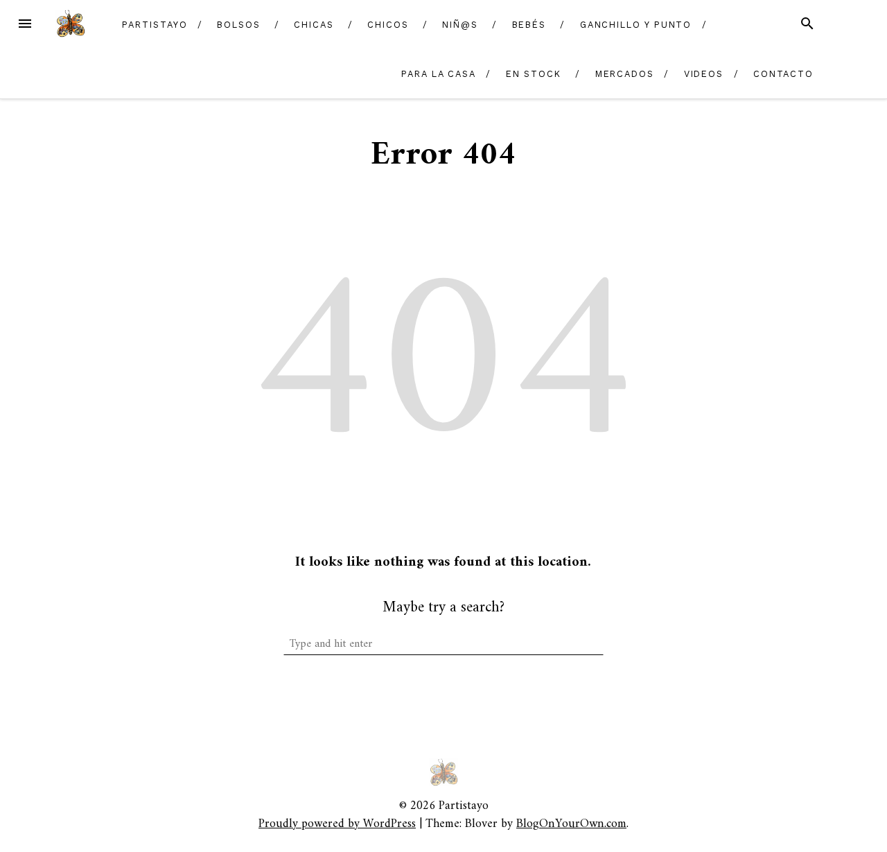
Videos (704, 74)
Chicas (314, 24)
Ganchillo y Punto (636, 24)
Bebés (529, 24)
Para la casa (438, 74)
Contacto (783, 74)
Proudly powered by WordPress (337, 824)
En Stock (533, 74)
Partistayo (154, 24)
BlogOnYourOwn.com (571, 824)
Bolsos (239, 24)
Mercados (624, 74)
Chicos (388, 24)
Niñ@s (460, 24)
